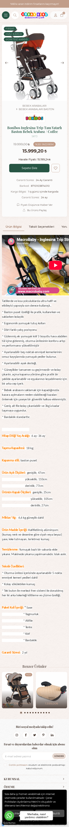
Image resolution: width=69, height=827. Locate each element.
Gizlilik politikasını (18, 765)
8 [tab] (41, 712)
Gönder (59, 756)
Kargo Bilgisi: (18, 191)
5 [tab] (33, 712)
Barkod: (24, 185)
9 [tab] (43, 712)
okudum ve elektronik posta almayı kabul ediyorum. (37, 767)
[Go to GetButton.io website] (9, 823)
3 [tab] (27, 712)
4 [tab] (30, 712)
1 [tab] (21, 712)
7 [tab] (38, 712)
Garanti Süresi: (25, 180)
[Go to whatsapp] (9, 815)
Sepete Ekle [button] (29, 168)
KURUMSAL (12, 779)
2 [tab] (24, 712)
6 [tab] (35, 712)
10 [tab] (46, 712)
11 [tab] (49, 712)
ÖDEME (9, 787)
